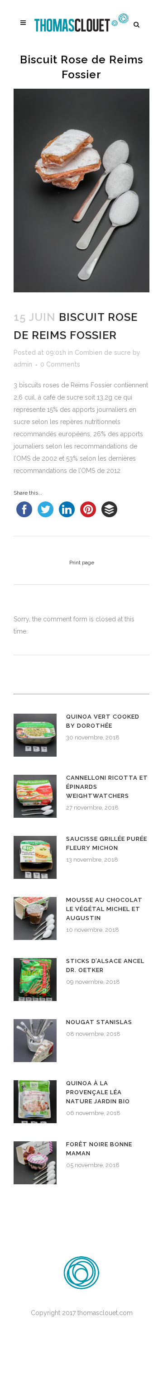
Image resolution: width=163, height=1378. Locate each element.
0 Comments (60, 364)
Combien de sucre (103, 352)
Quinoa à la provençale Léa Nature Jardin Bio (98, 1092)
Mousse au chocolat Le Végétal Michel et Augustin (104, 908)
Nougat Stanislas (99, 1022)
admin (23, 364)
